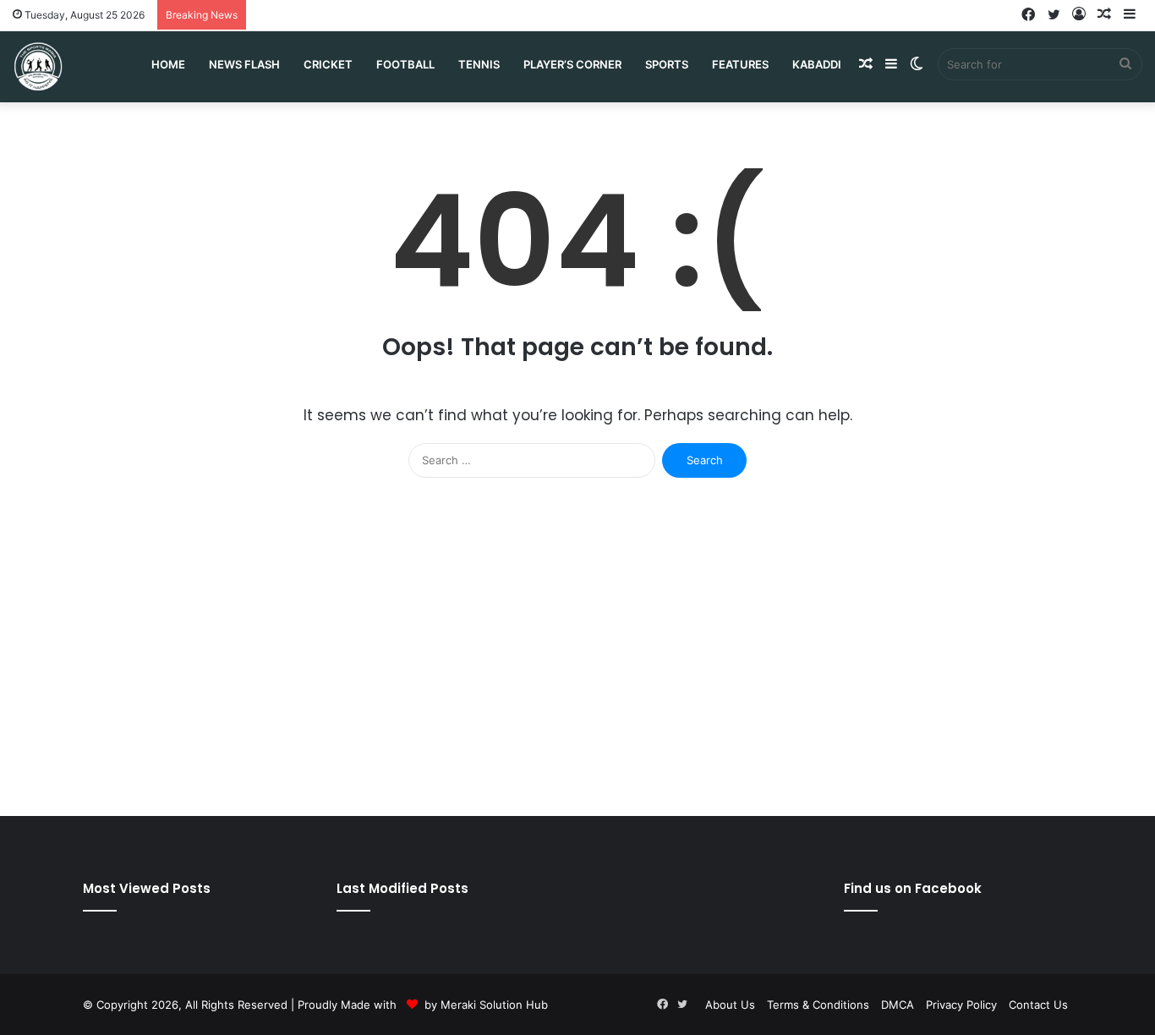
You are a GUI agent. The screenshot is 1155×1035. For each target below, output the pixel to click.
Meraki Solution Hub (494, 1004)
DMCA (897, 1004)
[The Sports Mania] (38, 66)
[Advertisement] (577, 655)
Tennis (479, 64)
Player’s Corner (572, 64)
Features (740, 64)
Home (168, 64)
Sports (666, 64)
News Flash (244, 64)
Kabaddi (816, 64)
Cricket (328, 64)
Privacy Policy (961, 1004)
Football (405, 64)
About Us (730, 1004)
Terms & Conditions (818, 1004)
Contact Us (1038, 1004)
